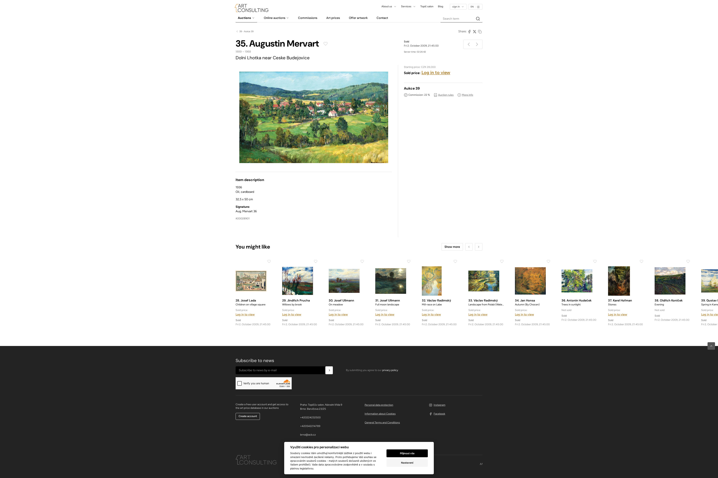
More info (467, 94)
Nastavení (407, 462)
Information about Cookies (380, 413)
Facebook (439, 413)
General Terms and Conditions (382, 422)
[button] (711, 346)
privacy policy (390, 370)
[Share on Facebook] (469, 31)
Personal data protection (379, 405)
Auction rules (446, 94)
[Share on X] (474, 31)
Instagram (439, 405)
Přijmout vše (407, 453)
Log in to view (435, 72)
